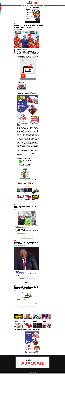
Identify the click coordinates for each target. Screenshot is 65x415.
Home (21, 5)
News (22, 5)
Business (34, 5)
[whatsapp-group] (24, 166)
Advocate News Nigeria (19, 29)
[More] (26, 49)
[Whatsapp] (25, 49)
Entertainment (39, 5)
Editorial (29, 5)
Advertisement (32, 369)
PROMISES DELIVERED (33, 179)
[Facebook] (17, 49)
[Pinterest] (22, 49)
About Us (29, 369)
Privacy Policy (35, 369)
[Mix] (24, 49)
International (25, 5)
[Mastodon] (23, 49)
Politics (31, 5)
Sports (36, 5)
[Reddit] (19, 49)
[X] (18, 49)
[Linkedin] (20, 49)
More (43, 5)
